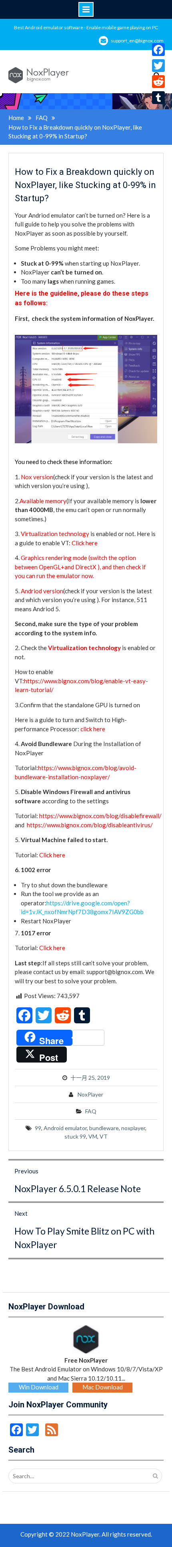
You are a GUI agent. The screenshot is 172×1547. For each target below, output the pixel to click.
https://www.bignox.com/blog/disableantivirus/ (90, 825)
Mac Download (102, 1387)
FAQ (90, 1111)
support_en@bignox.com (137, 41)
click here (92, 728)
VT (104, 1136)
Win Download (38, 1387)
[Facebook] (158, 50)
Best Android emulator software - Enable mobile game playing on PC (86, 27)
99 (38, 1128)
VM (92, 1136)
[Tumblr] (158, 98)
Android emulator (65, 1128)
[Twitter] (158, 66)
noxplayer (133, 1128)
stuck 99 (75, 1136)
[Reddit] (158, 82)
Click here (85, 542)
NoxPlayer (90, 1094)
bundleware (104, 1128)
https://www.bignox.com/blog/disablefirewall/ (100, 815)
